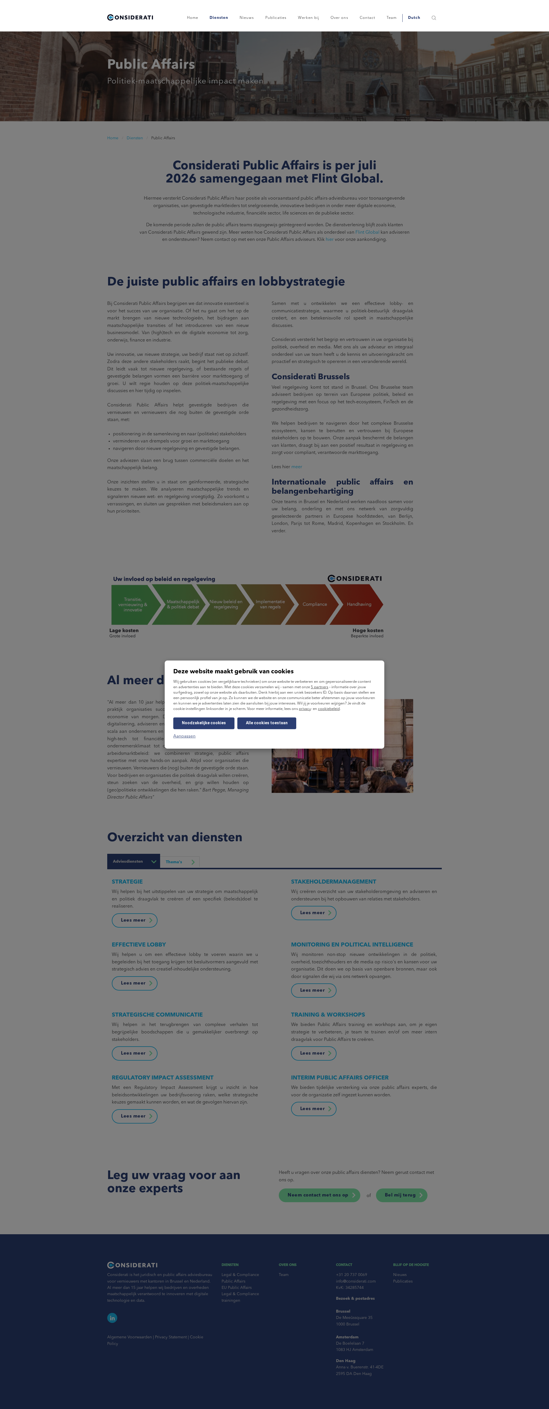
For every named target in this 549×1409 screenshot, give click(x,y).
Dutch (414, 18)
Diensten (219, 18)
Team (392, 18)
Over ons (339, 18)
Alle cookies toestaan (267, 723)
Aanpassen (184, 736)
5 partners (319, 687)
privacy (305, 709)
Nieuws (247, 18)
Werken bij (308, 18)
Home (192, 18)
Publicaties (276, 18)
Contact (367, 18)
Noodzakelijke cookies (204, 723)
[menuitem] (414, 18)
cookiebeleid (329, 709)
